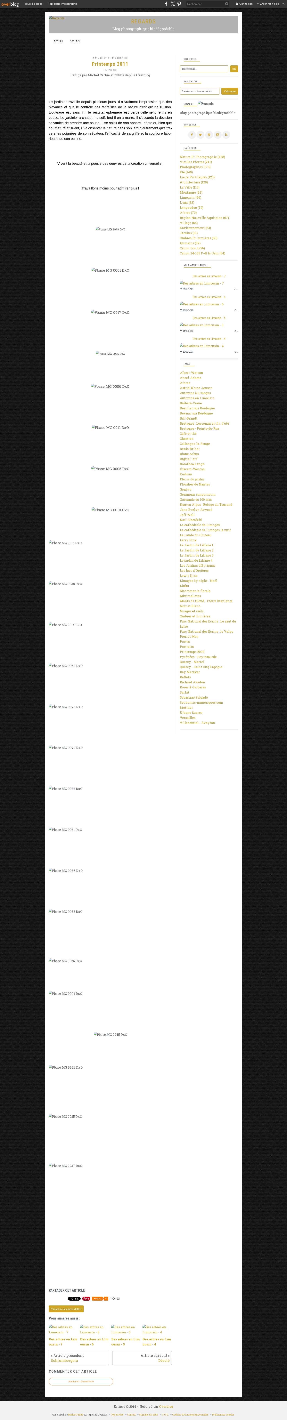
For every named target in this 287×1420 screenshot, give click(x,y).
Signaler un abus (149, 1414)
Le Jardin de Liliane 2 (197, 550)
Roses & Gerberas (193, 687)
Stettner (186, 707)
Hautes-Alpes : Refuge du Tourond (206, 504)
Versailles (187, 718)
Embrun (186, 474)
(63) (195, 228)
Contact (75, 41)
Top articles (117, 1414)
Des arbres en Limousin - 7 (209, 276)
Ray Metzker (190, 672)
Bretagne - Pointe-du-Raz (199, 428)
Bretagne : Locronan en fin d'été (204, 423)
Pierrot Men (189, 636)
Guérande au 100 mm (196, 499)
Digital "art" (189, 459)
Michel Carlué (75, 1414)
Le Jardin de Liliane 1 (196, 545)
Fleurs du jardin (192, 479)
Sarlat (184, 692)
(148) (186, 172)
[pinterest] (179, 4)
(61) (189, 233)
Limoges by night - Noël (198, 581)
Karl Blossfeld (191, 520)
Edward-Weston (192, 469)
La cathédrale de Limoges (200, 525)
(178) (195, 167)
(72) (191, 207)
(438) (202, 157)
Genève (186, 489)
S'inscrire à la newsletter (66, 1309)
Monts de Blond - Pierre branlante (206, 601)
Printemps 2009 (192, 652)
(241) (196, 162)
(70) (188, 213)
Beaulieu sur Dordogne (197, 408)
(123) (197, 177)
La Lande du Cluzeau (196, 535)
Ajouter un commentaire (81, 1381)
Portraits (187, 647)
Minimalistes (190, 596)
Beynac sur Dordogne (196, 413)
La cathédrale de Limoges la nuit (205, 530)
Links (184, 586)
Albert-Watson (191, 373)
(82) (187, 202)
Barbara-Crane (191, 403)
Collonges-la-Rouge (195, 444)
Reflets (185, 677)
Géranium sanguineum (198, 494)
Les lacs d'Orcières (194, 570)
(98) (191, 192)
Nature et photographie (110, 58)
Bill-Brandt (188, 418)
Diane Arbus (189, 454)
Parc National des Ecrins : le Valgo (206, 631)
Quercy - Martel (192, 662)
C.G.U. (165, 1414)
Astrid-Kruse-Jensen (196, 388)
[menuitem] (58, 41)
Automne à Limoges (195, 393)
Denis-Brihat (190, 449)
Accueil (58, 41)
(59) (190, 243)
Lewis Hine (189, 576)
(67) (204, 218)
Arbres (185, 383)
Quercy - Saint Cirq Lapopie (201, 667)
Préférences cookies (223, 1414)
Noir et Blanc (190, 606)
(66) (189, 223)
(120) (194, 182)
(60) (198, 238)
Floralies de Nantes (195, 484)
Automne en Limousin (197, 398)
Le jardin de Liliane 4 (196, 560)
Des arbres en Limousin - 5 (209, 318)
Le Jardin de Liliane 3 (197, 555)
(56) (192, 248)
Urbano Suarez (191, 712)
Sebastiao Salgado (194, 697)
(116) (189, 187)
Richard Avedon (192, 682)
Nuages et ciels (191, 611)
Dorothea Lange (192, 464)
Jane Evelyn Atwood (196, 510)
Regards (143, 21)
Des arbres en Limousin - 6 (209, 297)
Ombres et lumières (195, 616)
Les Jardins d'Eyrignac (198, 565)
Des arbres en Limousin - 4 (209, 339)
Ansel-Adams (190, 378)
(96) (190, 197)
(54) (202, 253)
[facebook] (166, 4)
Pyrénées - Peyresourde (198, 657)
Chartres (186, 439)
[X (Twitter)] (172, 4)
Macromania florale (195, 591)
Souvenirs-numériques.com (201, 702)
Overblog (166, 1406)
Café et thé (188, 433)
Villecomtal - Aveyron (197, 723)
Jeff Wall (187, 515)
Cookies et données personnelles (190, 1414)
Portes (185, 641)
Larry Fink (188, 540)
